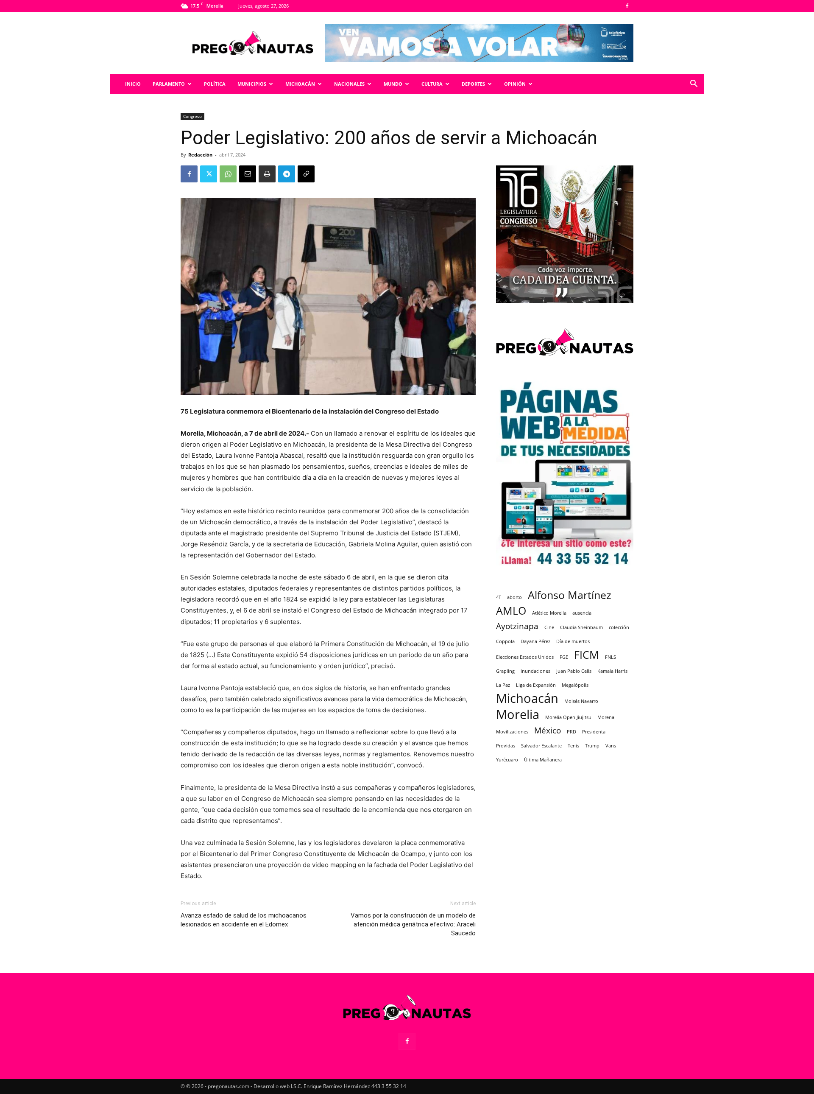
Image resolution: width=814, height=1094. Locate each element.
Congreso (192, 116)
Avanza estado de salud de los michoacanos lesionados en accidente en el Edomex (244, 920)
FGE (564, 657)
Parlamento (169, 84)
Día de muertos (573, 641)
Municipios (251, 84)
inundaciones (535, 671)
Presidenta (593, 732)
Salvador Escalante (541, 746)
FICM (586, 654)
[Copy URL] (306, 173)
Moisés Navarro (581, 701)
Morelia (517, 714)
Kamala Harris (612, 671)
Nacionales (349, 84)
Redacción (200, 154)
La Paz (503, 685)
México (547, 730)
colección (619, 627)
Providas (505, 746)
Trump (592, 746)
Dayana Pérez (535, 641)
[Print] (267, 173)
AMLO (511, 610)
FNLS (610, 657)
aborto (514, 597)
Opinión (515, 84)
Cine (549, 627)
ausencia (581, 613)
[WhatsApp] (228, 173)
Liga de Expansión (536, 685)
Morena (605, 717)
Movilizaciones (512, 732)
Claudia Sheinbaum (581, 627)
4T (498, 597)
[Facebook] (627, 6)
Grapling (505, 671)
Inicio (133, 84)
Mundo (393, 84)
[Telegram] (286, 173)
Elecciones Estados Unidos (525, 657)
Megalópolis (575, 685)
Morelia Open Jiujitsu (568, 717)
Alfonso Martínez (569, 594)
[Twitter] (208, 173)
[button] (693, 85)
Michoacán (300, 84)
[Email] (247, 173)
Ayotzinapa (517, 626)
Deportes (473, 84)
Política (215, 84)
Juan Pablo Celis (573, 671)
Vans (610, 746)
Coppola (505, 641)
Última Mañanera (543, 760)
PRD (571, 732)
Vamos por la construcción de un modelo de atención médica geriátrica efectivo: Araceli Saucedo (413, 924)
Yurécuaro (507, 760)
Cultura (432, 84)
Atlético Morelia (549, 613)
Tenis (573, 746)
